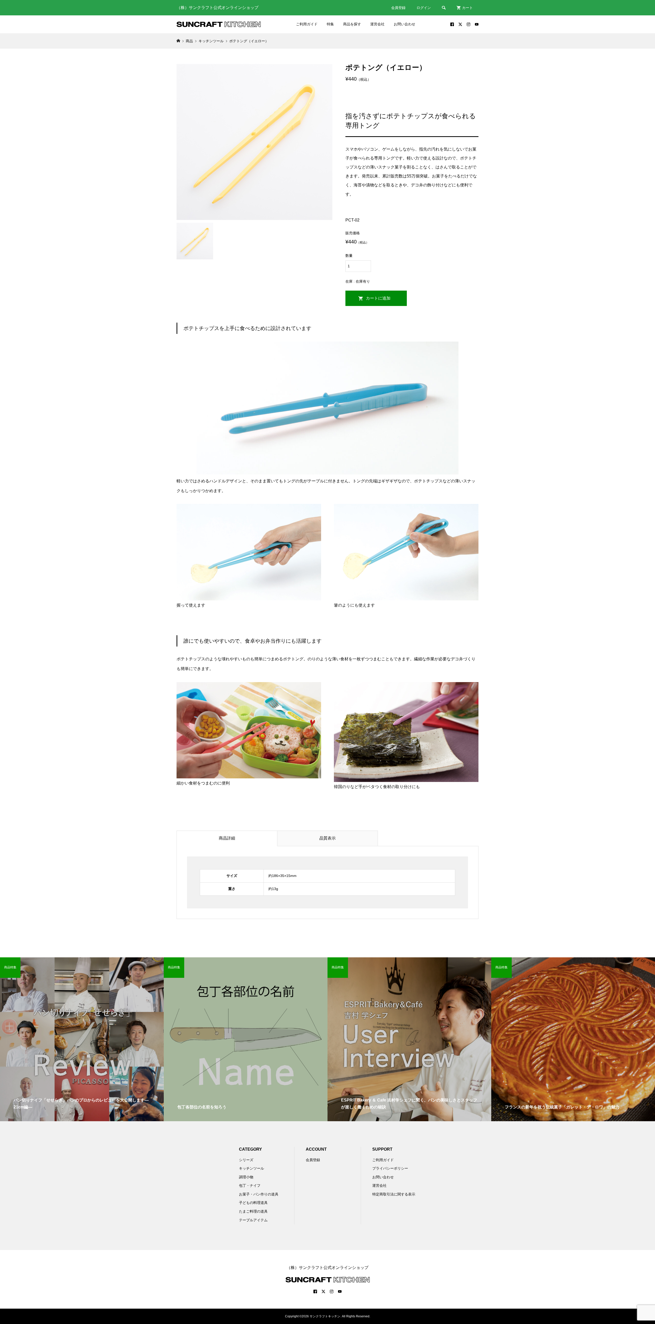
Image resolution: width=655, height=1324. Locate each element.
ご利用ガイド (307, 24)
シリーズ (246, 1160)
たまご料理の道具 (253, 1211)
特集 (330, 24)
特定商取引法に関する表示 (393, 1194)
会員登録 (398, 8)
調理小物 (246, 1177)
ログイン (424, 8)
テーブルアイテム (253, 1220)
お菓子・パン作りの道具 (258, 1194)
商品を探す (352, 24)
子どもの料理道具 (253, 1203)
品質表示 (327, 838)
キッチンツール (251, 1168)
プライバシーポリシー (390, 1168)
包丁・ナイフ (249, 1185)
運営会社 (377, 24)
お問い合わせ (404, 24)
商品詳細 (227, 838)
